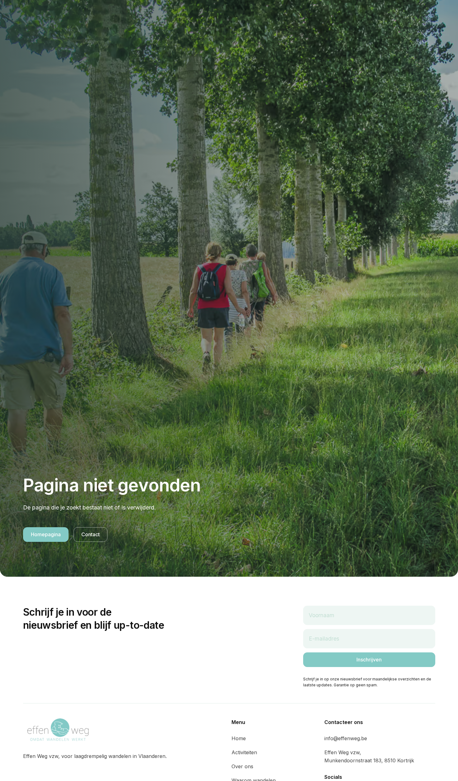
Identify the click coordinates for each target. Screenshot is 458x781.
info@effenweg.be (345, 738)
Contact (90, 534)
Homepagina (46, 534)
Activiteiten (244, 752)
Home (238, 738)
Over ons (242, 766)
